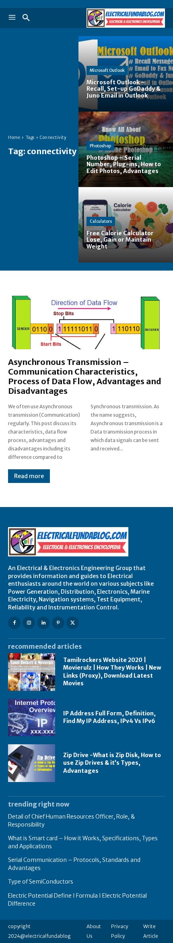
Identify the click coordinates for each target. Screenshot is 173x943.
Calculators (101, 221)
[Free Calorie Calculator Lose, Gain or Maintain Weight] (125, 225)
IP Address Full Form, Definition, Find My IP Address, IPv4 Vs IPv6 (109, 717)
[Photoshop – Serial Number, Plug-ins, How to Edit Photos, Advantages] (125, 149)
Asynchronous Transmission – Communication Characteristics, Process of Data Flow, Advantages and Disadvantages (84, 376)
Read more (29, 476)
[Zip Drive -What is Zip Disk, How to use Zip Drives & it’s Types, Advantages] (31, 763)
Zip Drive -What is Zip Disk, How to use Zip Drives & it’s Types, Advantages (112, 763)
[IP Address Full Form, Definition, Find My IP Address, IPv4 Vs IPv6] (31, 718)
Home (14, 137)
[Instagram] (29, 623)
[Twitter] (72, 623)
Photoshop (100, 146)
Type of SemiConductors (40, 881)
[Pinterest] (58, 623)
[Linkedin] (43, 623)
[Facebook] (14, 623)
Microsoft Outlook (107, 70)
